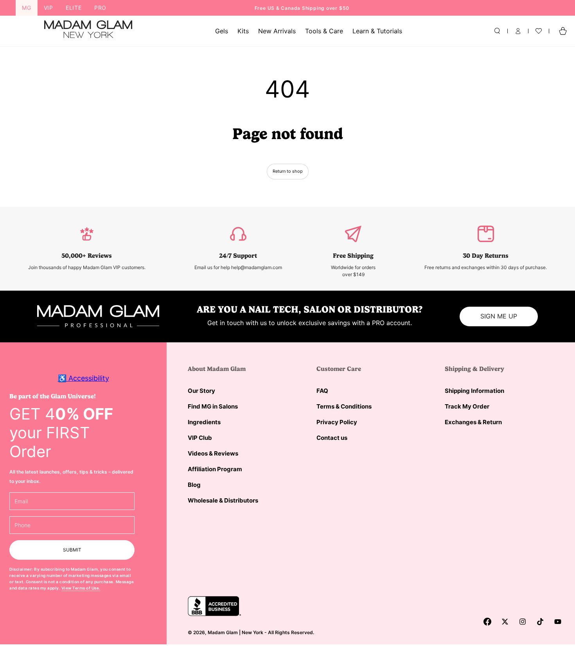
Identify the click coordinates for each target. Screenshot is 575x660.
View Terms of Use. (81, 588)
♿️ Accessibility (83, 378)
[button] (497, 31)
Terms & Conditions (344, 406)
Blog (194, 484)
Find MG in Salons (213, 406)
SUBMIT (72, 550)
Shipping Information (474, 390)
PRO (100, 7)
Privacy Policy (336, 422)
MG (26, 7)
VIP (48, 7)
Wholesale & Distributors (223, 500)
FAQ (322, 390)
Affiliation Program (215, 469)
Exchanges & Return (473, 422)
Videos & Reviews (213, 453)
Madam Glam (223, 632)
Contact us (331, 437)
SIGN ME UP (498, 316)
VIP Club (200, 437)
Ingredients (204, 422)
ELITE (74, 7)
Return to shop (288, 171)
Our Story (201, 390)
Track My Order (467, 406)
